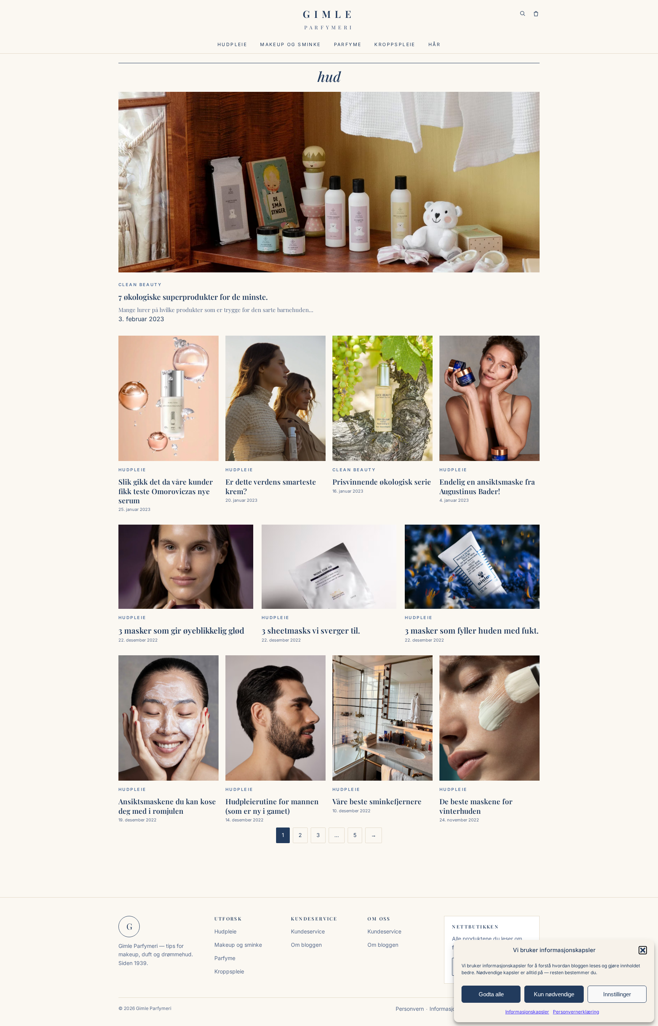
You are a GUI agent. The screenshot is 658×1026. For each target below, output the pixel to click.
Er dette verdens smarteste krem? (270, 486)
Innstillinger (617, 994)
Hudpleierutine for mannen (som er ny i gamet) (272, 805)
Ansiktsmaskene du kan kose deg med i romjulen (167, 805)
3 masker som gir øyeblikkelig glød (181, 630)
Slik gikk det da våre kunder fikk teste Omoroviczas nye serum (165, 491)
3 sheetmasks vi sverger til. (311, 630)
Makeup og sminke (290, 44)
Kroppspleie (394, 44)
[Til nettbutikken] (536, 14)
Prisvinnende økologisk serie (381, 482)
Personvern (410, 1008)
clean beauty (140, 284)
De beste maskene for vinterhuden (476, 805)
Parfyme (348, 44)
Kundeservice (308, 931)
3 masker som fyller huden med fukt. (472, 630)
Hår (434, 44)
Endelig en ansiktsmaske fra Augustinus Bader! (487, 486)
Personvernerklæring (576, 1012)
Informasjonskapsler (527, 1012)
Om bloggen (306, 944)
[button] (643, 950)
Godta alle (491, 994)
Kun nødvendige (554, 994)
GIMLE (329, 18)
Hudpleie (232, 44)
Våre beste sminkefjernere (377, 801)
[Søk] (522, 14)
